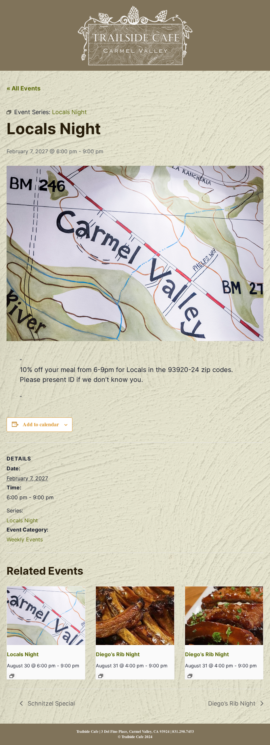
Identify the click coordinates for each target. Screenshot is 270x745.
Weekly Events (25, 539)
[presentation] (46, 615)
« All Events (23, 88)
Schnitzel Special (50, 703)
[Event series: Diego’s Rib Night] (100, 676)
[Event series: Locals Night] (12, 676)
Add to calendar (41, 424)
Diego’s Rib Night (118, 654)
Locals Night (22, 520)
